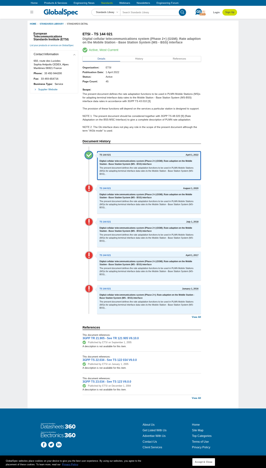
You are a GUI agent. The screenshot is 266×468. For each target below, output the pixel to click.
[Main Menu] (32, 12)
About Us (149, 424)
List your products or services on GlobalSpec (52, 45)
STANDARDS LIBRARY (52, 24)
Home (34, 2)
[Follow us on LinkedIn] (59, 445)
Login (216, 12)
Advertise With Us (154, 435)
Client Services (152, 447)
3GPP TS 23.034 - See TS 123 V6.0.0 (107, 381)
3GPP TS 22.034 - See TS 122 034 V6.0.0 (110, 359)
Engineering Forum (168, 2)
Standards (107, 2)
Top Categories (202, 435)
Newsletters (143, 2)
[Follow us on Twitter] (51, 445)
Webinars (124, 2)
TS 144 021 (105, 188)
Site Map (197, 430)
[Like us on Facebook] (44, 445)
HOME (33, 24)
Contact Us (150, 441)
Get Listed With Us (154, 430)
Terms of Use (200, 441)
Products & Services (55, 2)
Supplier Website (48, 89)
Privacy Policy (201, 447)
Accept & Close (203, 462)
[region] (133, 462)
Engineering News (84, 2)
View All (196, 317)
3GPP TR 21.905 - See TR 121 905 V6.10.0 (111, 338)
